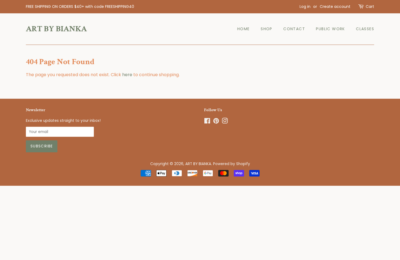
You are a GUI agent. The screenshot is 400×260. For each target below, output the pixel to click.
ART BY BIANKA (56, 29)
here (127, 75)
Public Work (330, 29)
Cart (370, 6)
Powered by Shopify (231, 163)
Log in (305, 6)
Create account (335, 6)
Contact (294, 29)
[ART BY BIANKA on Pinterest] (216, 122)
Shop (266, 29)
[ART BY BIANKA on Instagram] (225, 122)
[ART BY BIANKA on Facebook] (207, 122)
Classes (365, 29)
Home (243, 29)
